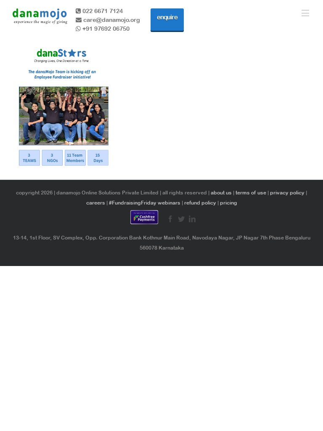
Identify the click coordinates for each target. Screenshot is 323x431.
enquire (167, 17)
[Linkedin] (192, 219)
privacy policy (287, 193)
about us (221, 193)
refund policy (200, 203)
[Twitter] (181, 219)
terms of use (251, 193)
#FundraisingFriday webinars (144, 203)
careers (95, 203)
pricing (228, 203)
